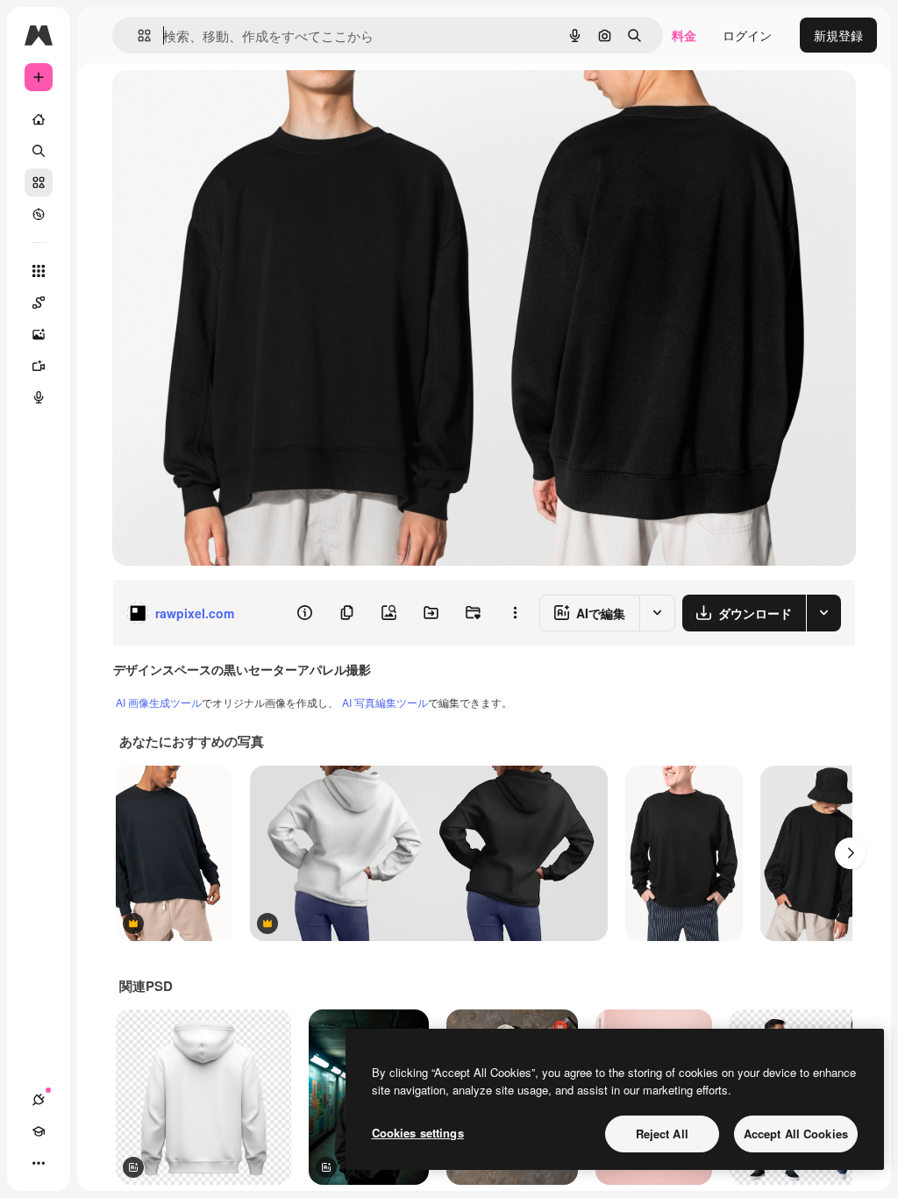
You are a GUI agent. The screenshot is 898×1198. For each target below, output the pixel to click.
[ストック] (39, 182)
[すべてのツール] (39, 271)
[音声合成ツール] (39, 397)
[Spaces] (39, 303)
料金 (684, 35)
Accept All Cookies (796, 1133)
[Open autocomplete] (137, 35)
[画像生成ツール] (39, 334)
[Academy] (39, 1131)
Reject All (662, 1133)
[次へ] (850, 853)
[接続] (39, 1100)
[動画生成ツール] (39, 366)
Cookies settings (418, 1132)
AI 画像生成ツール (159, 702)
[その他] (39, 1163)
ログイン (747, 35)
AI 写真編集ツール (385, 702)
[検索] (39, 151)
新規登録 (838, 35)
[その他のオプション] (514, 613)
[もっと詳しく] (39, 214)
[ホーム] (39, 119)
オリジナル (233, 103)
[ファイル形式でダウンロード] (823, 613)
